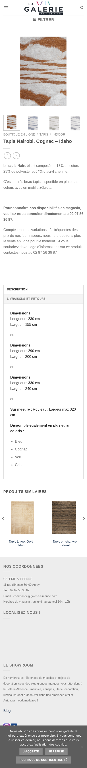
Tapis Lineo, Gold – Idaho (22, 543)
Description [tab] (17, 289)
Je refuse (56, 751)
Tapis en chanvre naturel (65, 543)
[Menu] (6, 7)
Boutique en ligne (19, 134)
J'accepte (31, 751)
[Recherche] (82, 8)
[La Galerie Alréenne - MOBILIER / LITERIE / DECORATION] (43, 8)
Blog (7, 711)
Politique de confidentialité (44, 760)
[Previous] (10, 72)
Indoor (59, 134)
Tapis (43, 134)
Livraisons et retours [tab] (26, 298)
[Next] (76, 72)
